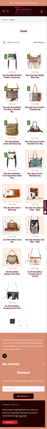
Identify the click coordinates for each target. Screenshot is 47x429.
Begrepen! (10, 422)
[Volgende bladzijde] (26, 326)
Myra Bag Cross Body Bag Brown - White (35, 208)
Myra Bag (12, 72)
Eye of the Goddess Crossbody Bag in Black (12, 307)
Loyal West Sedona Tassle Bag (12, 240)
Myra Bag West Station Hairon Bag (12, 208)
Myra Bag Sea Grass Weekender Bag (35, 174)
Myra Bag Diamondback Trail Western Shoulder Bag (12, 109)
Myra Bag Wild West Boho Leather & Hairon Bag (12, 76)
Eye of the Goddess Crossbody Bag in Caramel (35, 274)
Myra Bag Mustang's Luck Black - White (34, 240)
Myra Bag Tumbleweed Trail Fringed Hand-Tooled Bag (12, 175)
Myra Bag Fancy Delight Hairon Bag (35, 76)
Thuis (5, 20)
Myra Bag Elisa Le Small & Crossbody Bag (35, 108)
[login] (41, 11)
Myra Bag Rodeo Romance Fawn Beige (12, 273)
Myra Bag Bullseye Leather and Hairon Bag (12, 142)
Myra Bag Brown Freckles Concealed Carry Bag (34, 142)
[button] (44, 3)
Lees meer (23, 416)
